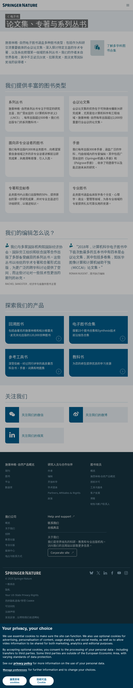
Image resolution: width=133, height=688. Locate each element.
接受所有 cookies (15, 681)
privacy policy (23, 663)
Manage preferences (15, 669)
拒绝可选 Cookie (41, 681)
